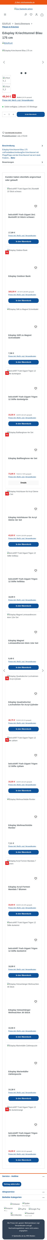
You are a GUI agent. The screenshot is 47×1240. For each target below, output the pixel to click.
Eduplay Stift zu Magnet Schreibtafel (19, 336)
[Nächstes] (43, 62)
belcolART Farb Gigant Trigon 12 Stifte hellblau (22, 580)
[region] (23, 70)
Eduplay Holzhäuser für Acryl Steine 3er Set (22, 518)
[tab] (23, 151)
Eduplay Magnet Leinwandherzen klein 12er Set (23, 641)
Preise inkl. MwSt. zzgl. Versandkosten (18, 100)
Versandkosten (20, 1225)
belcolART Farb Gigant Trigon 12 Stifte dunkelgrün (22, 398)
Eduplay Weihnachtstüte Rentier (20, 826)
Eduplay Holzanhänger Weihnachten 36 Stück (19, 1011)
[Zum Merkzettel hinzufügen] (35, 206)
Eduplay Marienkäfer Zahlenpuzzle (18, 1072)
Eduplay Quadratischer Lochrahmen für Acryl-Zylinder (23, 703)
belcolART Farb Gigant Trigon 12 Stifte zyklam (22, 765)
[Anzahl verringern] (4, 114)
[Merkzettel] (31, 14)
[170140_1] (23, 62)
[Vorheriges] (4, 62)
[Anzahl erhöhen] (13, 114)
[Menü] (5, 14)
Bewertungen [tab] (8, 162)
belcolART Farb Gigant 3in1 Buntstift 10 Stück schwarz (21, 215)
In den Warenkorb (30, 114)
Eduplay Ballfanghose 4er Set (22, 458)
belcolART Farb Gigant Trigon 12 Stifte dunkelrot (22, 949)
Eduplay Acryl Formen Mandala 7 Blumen (19, 888)
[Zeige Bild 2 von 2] (25, 73)
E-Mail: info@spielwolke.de (24, 2)
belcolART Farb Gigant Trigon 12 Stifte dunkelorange (22, 1134)
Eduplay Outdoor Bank (19, 276)
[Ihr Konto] (36, 14)
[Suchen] (25, 14)
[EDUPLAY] (23, 43)
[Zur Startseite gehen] (23, 8)
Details (23, 483)
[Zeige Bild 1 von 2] (21, 73)
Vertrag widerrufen (12, 1184)
